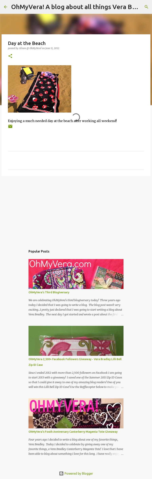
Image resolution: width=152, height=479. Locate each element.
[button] (10, 56)
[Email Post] (10, 128)
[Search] (146, 7)
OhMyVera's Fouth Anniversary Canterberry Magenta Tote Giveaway (73, 431)
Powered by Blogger (78, 473)
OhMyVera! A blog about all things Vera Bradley (81, 6)
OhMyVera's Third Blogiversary (48, 292)
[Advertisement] (76, 209)
